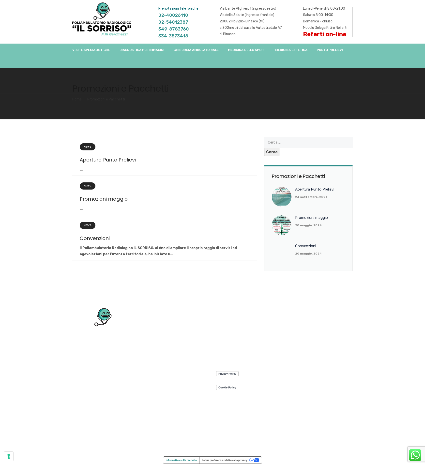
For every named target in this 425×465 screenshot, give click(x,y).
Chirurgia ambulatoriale (196, 50)
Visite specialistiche (91, 50)
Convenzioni (95, 238)
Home (77, 99)
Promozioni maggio (104, 198)
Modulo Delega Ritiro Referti (325, 28)
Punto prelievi (330, 50)
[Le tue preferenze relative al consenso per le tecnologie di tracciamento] (8, 456)
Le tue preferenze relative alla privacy (224, 460)
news (87, 146)
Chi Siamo (263, 447)
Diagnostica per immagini (142, 50)
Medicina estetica (291, 50)
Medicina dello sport (247, 50)
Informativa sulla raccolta (181, 460)
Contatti (345, 447)
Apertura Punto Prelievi (108, 159)
